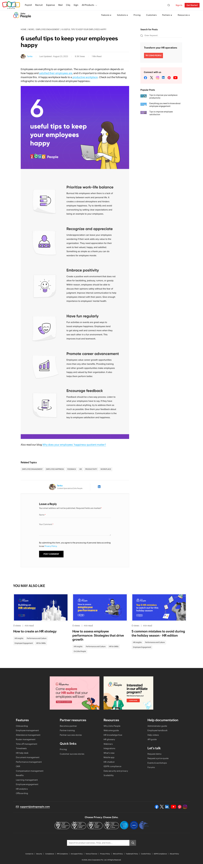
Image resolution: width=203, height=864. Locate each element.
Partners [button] (166, 15)
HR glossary (109, 739)
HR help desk (22, 753)
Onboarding (22, 726)
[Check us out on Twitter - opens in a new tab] (162, 807)
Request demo (154, 754)
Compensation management (29, 771)
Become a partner (68, 726)
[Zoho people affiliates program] (128, 693)
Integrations (109, 748)
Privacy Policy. (51, 546)
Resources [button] (183, 15)
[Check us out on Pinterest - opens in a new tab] (180, 807)
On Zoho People (80, 651)
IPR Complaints (62, 854)
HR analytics (22, 789)
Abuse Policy (174, 854)
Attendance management (28, 735)
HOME (23, 29)
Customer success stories (72, 754)
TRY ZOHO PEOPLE (153, 55)
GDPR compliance (112, 766)
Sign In (179, 5)
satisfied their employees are (55, 73)
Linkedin (163, 77)
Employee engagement (27, 784)
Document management (27, 757)
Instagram (157, 77)
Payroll (28, 5)
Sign (76, 5)
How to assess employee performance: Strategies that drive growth (98, 635)
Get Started (192, 5)
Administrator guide (157, 726)
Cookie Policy (146, 854)
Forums (151, 767)
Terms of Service (91, 854)
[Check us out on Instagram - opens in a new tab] (185, 807)
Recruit (39, 5)
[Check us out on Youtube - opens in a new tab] (173, 807)
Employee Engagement (48, 29)
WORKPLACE (106, 469)
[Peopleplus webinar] (74, 693)
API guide (152, 739)
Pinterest (169, 77)
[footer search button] (132, 843)
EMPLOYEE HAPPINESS (55, 469)
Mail (60, 5)
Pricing (137, 15)
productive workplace (85, 77)
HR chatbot (109, 762)
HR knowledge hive (113, 735)
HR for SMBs (41, 643)
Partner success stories (71, 735)
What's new (109, 753)
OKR (18, 766)
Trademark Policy (132, 854)
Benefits (20, 775)
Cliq (68, 5)
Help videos (153, 735)
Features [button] (105, 15)
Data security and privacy (116, 771)
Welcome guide (111, 730)
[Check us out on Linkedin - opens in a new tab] (167, 807)
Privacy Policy (105, 854)
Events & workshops (157, 763)
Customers (151, 15)
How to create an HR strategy (35, 631)
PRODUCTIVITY (91, 469)
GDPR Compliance (160, 854)
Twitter (151, 77)
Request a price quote (157, 758)
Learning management (27, 780)
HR (80, 469)
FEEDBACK (71, 469)
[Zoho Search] (169, 5)
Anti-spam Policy (77, 854)
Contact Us (29, 854)
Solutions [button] (121, 15)
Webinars (108, 744)
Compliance (49, 854)
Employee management (27, 730)
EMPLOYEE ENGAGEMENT (32, 469)
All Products (88, 5)
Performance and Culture (36, 638)
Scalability (109, 775)
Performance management (29, 762)
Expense (50, 5)
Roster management (25, 739)
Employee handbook (157, 730)
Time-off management (26, 744)
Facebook (145, 77)
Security (39, 854)
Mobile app (109, 757)
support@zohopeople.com (35, 806)
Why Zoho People (112, 726)
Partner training (67, 730)
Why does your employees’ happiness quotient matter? (74, 444)
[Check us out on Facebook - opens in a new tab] (157, 807)
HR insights (19, 638)
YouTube (175, 77)
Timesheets (21, 748)
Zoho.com (11, 5)
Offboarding (22, 793)
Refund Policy (118, 854)
